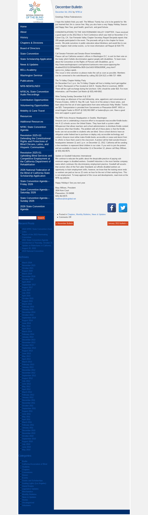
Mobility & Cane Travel (32, 110)
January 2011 (27, 428)
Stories (25, 500)
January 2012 (27, 397)
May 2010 (26, 450)
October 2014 (27, 315)
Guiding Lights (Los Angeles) (34, 483)
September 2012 (29, 375)
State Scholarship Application (36, 59)
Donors (25, 475)
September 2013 (29, 348)
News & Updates (29, 64)
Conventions (27, 472)
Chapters (26, 469)
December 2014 (28, 312)
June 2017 (26, 290)
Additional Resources (31, 121)
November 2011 (28, 403)
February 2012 (28, 395)
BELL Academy (28, 70)
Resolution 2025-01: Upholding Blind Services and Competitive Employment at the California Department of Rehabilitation (36, 158)
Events (25, 478)
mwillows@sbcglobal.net (65, 199)
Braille (24, 461)
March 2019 (27, 274)
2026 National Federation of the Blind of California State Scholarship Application (35, 173)
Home (23, 26)
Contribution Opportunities (34, 100)
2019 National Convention (33, 251)
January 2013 (27, 367)
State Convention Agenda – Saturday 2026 (34, 191)
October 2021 (27, 268)
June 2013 (26, 353)
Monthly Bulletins (29, 494)
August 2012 (27, 378)
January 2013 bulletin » (117, 223)
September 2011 (29, 408)
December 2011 (28, 400)
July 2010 (26, 444)
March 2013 (27, 362)
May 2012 (26, 386)
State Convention (29, 53)
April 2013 (26, 359)
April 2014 (26, 329)
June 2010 (26, 447)
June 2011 (26, 414)
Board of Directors (30, 48)
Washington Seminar (31, 75)
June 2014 (26, 323)
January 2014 (27, 337)
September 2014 (29, 318)
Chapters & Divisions (31, 42)
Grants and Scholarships (32, 480)
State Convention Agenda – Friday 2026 (34, 182)
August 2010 (27, 441)
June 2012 (26, 384)
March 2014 (27, 331)
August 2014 (27, 320)
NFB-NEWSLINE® (30, 86)
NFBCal (78, 12)
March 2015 (27, 304)
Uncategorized (28, 503)
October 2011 (27, 406)
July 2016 (26, 293)
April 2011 (26, 419)
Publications (26, 80)
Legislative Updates (30, 489)
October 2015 (27, 298)
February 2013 (28, 364)
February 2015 (28, 307)
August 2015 (27, 301)
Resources (26, 116)
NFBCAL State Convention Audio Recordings (34, 93)
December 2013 (28, 340)
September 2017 (29, 285)
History (24, 37)
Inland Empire (28, 486)
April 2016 (26, 296)
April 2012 (26, 389)
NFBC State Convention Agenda (33, 128)
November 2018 (28, 276)
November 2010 (28, 433)
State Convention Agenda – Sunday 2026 (34, 199)
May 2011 (26, 417)
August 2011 (27, 411)
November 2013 (28, 342)
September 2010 (29, 439)
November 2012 (28, 373)
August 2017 (27, 287)
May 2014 (26, 326)
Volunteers (26, 505)
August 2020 (27, 271)
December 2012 (28, 370)
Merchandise (27, 492)
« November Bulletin (64, 223)
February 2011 (28, 425)
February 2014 (28, 334)
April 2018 (26, 282)
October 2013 (27, 345)
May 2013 (26, 356)
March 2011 (27, 422)
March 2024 (27, 263)
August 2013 (27, 351)
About (23, 32)
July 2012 (26, 381)
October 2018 (27, 279)
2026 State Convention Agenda (32, 208)
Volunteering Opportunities (34, 105)
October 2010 (27, 436)
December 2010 (28, 430)
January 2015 (27, 309)
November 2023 (28, 265)
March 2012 (27, 392)
